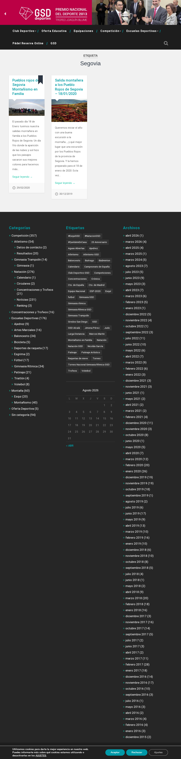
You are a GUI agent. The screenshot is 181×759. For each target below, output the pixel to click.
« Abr (70, 445)
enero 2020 (133, 471)
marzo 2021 (133, 410)
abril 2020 (132, 453)
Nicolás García (95, 346)
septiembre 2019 (136, 495)
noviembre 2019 (136, 483)
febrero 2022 (134, 368)
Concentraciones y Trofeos (35, 289)
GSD (54, 43)
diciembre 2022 (136, 314)
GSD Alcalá (74, 327)
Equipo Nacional (76, 291)
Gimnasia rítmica (77, 303)
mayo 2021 (133, 398)
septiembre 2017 (136, 634)
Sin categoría (20, 415)
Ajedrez (19, 324)
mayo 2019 (133, 519)
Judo (107, 327)
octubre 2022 (134, 326)
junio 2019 (132, 513)
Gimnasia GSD (86, 297)
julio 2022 (132, 338)
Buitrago (89, 260)
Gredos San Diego (77, 321)
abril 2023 (132, 290)
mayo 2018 (133, 586)
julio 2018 (132, 574)
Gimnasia (23, 265)
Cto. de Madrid (96, 285)
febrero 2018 (134, 604)
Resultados (24, 253)
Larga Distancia (76, 333)
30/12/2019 (65, 193)
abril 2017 (132, 652)
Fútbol (18, 360)
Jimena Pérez (92, 327)
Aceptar (115, 752)
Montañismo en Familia (80, 340)
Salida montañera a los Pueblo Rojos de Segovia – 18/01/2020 (69, 87)
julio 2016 (132, 701)
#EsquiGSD (74, 235)
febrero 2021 (134, 417)
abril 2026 (132, 235)
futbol (71, 297)
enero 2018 (133, 610)
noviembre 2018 (136, 556)
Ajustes (158, 752)
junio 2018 (132, 580)
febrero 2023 (134, 302)
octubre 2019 (134, 489)
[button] (5, 14)
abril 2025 (132, 247)
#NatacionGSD (92, 235)
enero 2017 (133, 670)
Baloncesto (21, 336)
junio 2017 (132, 646)
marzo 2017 (133, 658)
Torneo (97, 358)
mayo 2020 (133, 447)
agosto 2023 (134, 266)
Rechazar (137, 752)
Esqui (17, 396)
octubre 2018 (134, 562)
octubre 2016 (134, 688)
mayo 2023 (133, 284)
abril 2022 (132, 356)
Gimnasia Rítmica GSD (79, 309)
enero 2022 (133, 374)
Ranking (22, 305)
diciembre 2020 (136, 423)
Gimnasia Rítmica (26, 366)
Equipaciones (83, 31)
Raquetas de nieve (78, 358)
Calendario (24, 277)
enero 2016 (133, 731)
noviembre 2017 (136, 622)
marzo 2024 (133, 259)
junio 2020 (132, 441)
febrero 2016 (134, 725)
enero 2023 (133, 308)
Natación (20, 271)
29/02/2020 (23, 187)
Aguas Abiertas (76, 248)
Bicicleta (20, 342)
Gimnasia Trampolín (27, 259)
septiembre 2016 (136, 694)
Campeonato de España (97, 266)
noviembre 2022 (136, 320)
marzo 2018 (133, 598)
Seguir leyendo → (22, 176)
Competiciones (102, 272)
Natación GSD (75, 346)
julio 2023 (132, 272)
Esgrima (19, 354)
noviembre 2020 (136, 429)
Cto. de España (76, 285)
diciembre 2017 (136, 616)
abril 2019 (132, 525)
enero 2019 (133, 543)
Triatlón (19, 378)
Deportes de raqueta (28, 348)
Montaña (17, 390)
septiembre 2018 (136, 568)
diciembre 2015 (136, 737)
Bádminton (104, 260)
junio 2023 (132, 278)
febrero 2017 (134, 664)
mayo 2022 (133, 350)
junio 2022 (132, 344)
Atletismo (21, 241)
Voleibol (19, 384)
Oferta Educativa (54, 31)
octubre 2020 (134, 435)
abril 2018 (132, 592)
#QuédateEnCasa (77, 242)
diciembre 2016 (136, 676)
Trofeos (72, 370)
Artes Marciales (24, 330)
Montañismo (22, 402)
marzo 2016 (133, 719)
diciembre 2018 (136, 550)
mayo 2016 (133, 707)
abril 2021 (132, 404)
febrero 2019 (134, 537)
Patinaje (19, 372)
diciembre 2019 (136, 477)
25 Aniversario (99, 242)
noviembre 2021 (136, 386)
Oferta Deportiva (22, 408)
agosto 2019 (134, 501)
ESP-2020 (95, 291)
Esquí (108, 291)
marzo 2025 (133, 253)
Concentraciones (77, 278)
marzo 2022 (133, 362)
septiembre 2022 (136, 332)
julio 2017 (132, 640)
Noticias (22, 299)
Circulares (23, 283)
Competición (109, 31)
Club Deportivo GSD (78, 272)
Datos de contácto (29, 247)
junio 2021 (132, 392)
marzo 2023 (133, 296)
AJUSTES (41, 755)
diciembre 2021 (136, 380)
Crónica (95, 278)
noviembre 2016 (136, 682)
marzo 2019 (133, 531)
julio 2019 (132, 507)
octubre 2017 (134, 628)
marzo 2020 (133, 459)
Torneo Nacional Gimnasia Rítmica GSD (89, 364)
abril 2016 (132, 713)
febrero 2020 (134, 465)
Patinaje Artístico (90, 352)
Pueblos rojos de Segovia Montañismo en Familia (25, 87)
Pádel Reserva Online (28, 43)
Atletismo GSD (91, 254)
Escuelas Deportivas (141, 31)
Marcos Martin (97, 333)
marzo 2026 (133, 241)
